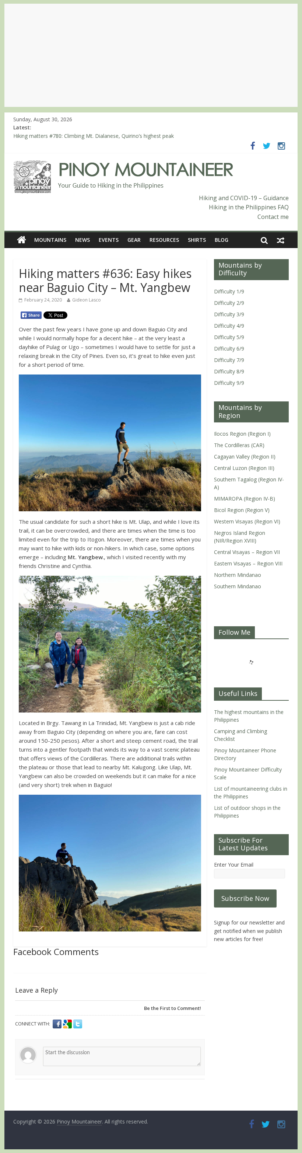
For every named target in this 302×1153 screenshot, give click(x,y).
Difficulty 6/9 (229, 348)
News (82, 239)
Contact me (273, 217)
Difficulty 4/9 (229, 325)
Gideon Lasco (86, 300)
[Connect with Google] (68, 1024)
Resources (164, 239)
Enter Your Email (233, 864)
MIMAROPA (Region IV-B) (244, 498)
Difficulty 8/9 (229, 371)
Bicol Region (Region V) (242, 509)
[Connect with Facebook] (58, 1024)
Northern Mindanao (237, 574)
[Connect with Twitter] (77, 1024)
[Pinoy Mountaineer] (123, 165)
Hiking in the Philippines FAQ (249, 207)
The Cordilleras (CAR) (239, 445)
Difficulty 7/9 (229, 359)
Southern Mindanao (237, 586)
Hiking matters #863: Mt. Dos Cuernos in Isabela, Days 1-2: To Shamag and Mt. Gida (114, 135)
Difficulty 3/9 (229, 314)
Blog (221, 239)
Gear (134, 239)
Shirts (197, 239)
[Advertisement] (150, 55)
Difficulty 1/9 (229, 291)
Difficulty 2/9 (229, 302)
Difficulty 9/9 (229, 382)
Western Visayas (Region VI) (247, 521)
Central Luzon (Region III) (244, 467)
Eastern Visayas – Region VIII (248, 563)
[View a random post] (281, 240)
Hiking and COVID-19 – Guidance (244, 198)
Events (109, 239)
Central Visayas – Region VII (247, 551)
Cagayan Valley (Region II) (244, 456)
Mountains (50, 239)
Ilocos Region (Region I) (242, 433)
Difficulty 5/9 (229, 337)
